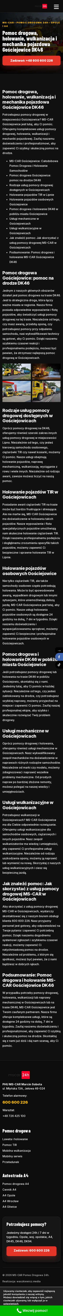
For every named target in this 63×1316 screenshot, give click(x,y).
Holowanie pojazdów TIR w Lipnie (31, 194)
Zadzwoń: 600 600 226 (32, 1250)
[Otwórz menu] (56, 6)
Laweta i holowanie (15, 1139)
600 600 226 (15, 1102)
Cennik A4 (9, 1189)
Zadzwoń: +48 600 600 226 (31, 60)
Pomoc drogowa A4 (15, 1184)
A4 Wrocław (10, 1201)
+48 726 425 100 (14, 1116)
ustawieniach (10, 1303)
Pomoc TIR (9, 1145)
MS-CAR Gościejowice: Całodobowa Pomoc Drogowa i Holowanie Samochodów (33, 165)
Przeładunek (10, 1162)
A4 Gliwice (9, 1206)
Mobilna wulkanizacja (16, 1150)
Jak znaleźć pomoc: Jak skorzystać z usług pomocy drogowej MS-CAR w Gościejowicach (34, 242)
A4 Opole (8, 1195)
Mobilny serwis (12, 1156)
